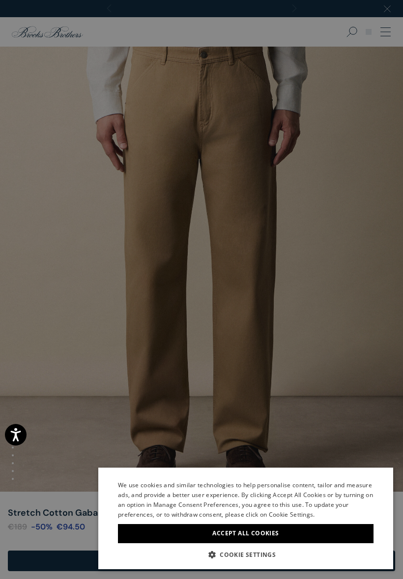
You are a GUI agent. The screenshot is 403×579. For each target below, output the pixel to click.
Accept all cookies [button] (245, 533)
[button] (246, 554)
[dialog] (201, 289)
